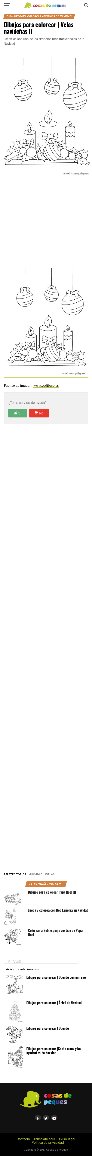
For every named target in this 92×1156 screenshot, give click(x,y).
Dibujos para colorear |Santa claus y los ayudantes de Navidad (53, 1050)
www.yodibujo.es (46, 385)
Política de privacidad (47, 1143)
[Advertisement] (46, 222)
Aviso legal (66, 1139)
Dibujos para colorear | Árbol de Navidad (54, 1002)
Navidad (36, 874)
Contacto (23, 1139)
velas (50, 874)
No (41, 413)
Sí (19, 413)
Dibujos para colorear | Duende (47, 1028)
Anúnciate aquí (44, 1139)
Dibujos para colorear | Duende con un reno (56, 977)
